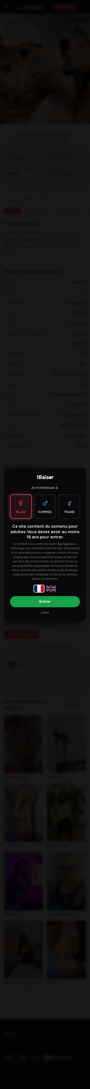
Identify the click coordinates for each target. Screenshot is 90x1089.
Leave (45, 612)
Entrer (45, 601)
